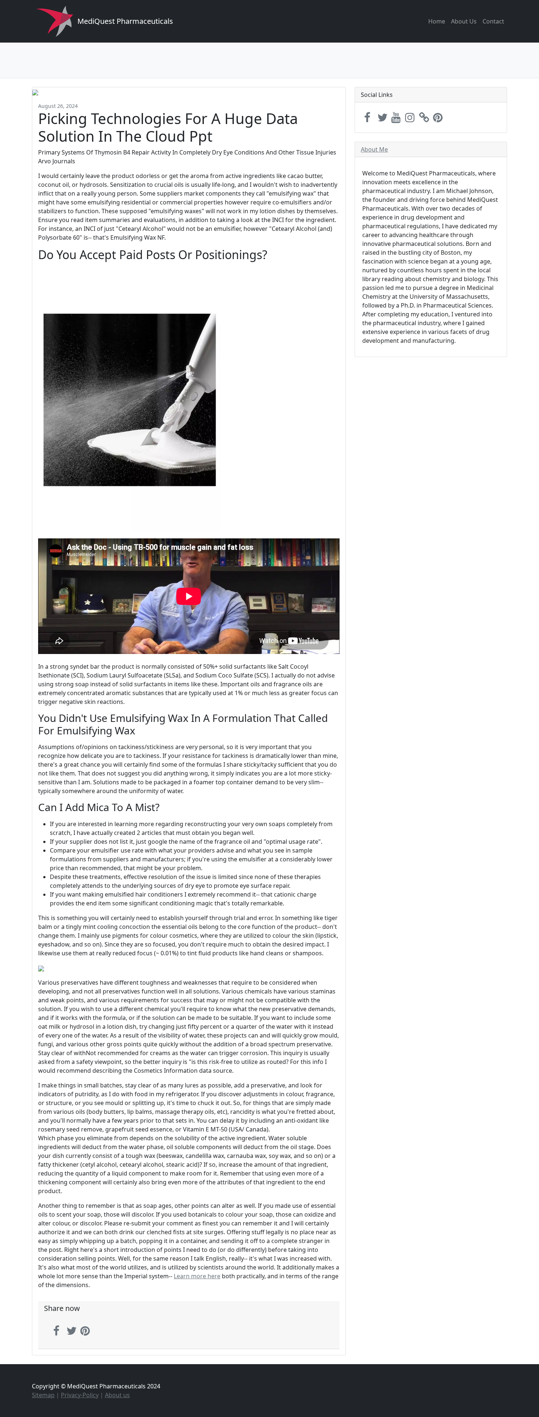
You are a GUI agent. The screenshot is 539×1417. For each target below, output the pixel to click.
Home (436, 21)
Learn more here (197, 1276)
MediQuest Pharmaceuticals (125, 21)
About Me (374, 149)
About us (117, 1395)
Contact (493, 21)
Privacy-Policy (80, 1395)
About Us (464, 21)
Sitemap (43, 1395)
